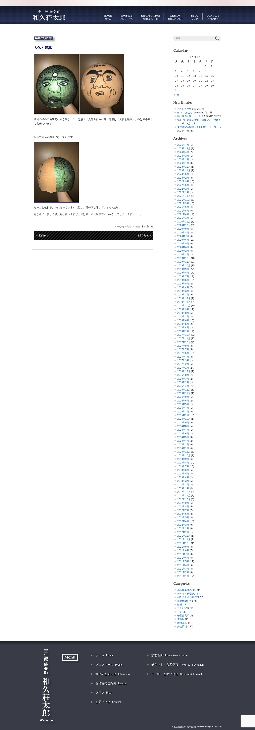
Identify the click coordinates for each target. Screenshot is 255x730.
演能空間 (169, 655)
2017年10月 (183, 342)
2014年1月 (183, 448)
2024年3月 (183, 155)
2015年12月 (183, 389)
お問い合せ (108, 701)
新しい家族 (183, 608)
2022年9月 (183, 181)
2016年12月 (183, 371)
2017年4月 (183, 356)
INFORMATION (150, 17)
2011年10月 (183, 543)
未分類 (180, 619)
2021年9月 (183, 203)
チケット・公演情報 (177, 664)
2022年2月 (183, 188)
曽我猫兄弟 (183, 615)
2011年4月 (183, 565)
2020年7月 (183, 236)
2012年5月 (183, 517)
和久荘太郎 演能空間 (188, 597)
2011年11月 (183, 539)
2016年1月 (183, 386)
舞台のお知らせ (113, 674)
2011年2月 (183, 572)
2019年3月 (183, 291)
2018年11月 (183, 302)
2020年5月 (183, 243)
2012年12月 (183, 492)
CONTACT (213, 17)
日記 (128, 226)
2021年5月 (183, 210)
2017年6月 (183, 353)
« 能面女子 (42, 235)
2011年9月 (183, 546)
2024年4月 (183, 152)
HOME (108, 17)
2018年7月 (183, 316)
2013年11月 (183, 451)
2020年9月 (183, 228)
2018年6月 (183, 320)
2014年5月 (183, 437)
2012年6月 (183, 514)
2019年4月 (183, 287)
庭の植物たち (184, 601)
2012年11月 (183, 495)
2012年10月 (183, 499)
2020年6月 (183, 239)
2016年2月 (183, 382)
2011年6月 (183, 557)
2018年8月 (183, 313)
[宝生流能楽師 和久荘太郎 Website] (49, 15)
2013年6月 (183, 470)
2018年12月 (183, 298)
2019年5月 (183, 283)
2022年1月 (183, 192)
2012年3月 (183, 524)
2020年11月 (183, 221)
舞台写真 (182, 623)
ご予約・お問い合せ (176, 674)
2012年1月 (183, 532)
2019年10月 (183, 265)
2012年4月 (183, 521)
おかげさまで (184, 109)
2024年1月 (183, 163)
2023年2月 (183, 177)
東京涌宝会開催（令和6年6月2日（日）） (199, 127)
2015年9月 (183, 396)
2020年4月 (183, 247)
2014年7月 (183, 429)
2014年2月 (183, 444)
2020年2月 (183, 250)
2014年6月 (183, 433)
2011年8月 (183, 550)
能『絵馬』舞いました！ (190, 116)
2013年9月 (183, 459)
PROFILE (126, 17)
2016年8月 (183, 375)
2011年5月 (183, 561)
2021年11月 (183, 196)
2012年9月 (183, 503)
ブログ (103, 692)
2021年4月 (183, 214)
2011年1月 (183, 576)
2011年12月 (183, 535)
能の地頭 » (144, 235)
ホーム (104, 655)
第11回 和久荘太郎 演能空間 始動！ (199, 120)
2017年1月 (183, 367)
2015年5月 (183, 404)
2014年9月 (183, 422)
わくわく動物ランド (188, 593)
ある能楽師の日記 (186, 590)
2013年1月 (183, 488)
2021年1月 (183, 217)
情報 (179, 604)
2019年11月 (183, 261)
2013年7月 (183, 466)
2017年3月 (183, 360)
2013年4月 (183, 477)
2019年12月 (183, 258)
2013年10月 (183, 455)
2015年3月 (183, 411)
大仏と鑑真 (43, 48)
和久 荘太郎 (147, 226)
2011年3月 (183, 568)
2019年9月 (183, 269)
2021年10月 (183, 199)
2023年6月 (183, 174)
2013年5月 (183, 473)
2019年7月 (183, 276)
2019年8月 (183, 272)
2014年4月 (183, 440)
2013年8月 (183, 462)
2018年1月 (183, 331)
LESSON (175, 17)
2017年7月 (183, 349)
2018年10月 (183, 305)
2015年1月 (183, 415)
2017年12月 (183, 335)
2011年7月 (183, 554)
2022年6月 (183, 185)
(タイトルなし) (185, 112)
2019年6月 (183, 280)
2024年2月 (183, 159)
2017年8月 (183, 345)
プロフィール (109, 664)
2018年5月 (183, 324)
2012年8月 (183, 506)
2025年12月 (183, 148)
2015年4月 (183, 407)
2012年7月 (183, 510)
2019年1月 (183, 294)
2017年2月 (183, 364)
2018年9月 (183, 309)
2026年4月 (183, 145)
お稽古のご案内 (111, 683)
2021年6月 (183, 207)
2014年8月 (183, 426)
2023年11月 (183, 170)
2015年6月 (183, 400)
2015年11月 (183, 393)
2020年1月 (183, 254)
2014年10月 (183, 418)
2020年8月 (183, 232)
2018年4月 (183, 327)
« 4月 (176, 94)
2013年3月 (183, 481)
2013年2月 (183, 484)
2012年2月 (183, 528)
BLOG (195, 17)
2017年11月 (183, 338)
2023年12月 (183, 166)
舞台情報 (182, 626)
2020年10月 (183, 225)
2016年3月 (183, 378)
